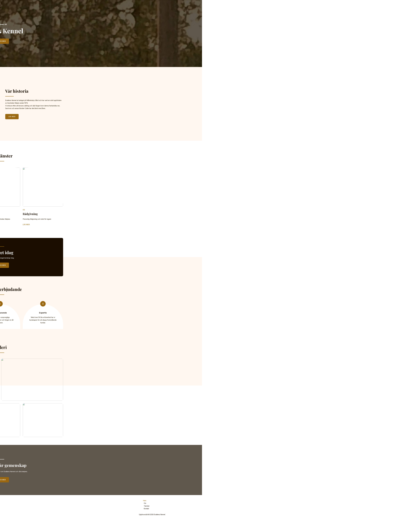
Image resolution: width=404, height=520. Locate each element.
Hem (144, 500)
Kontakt (146, 508)
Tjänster (147, 506)
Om (145, 503)
